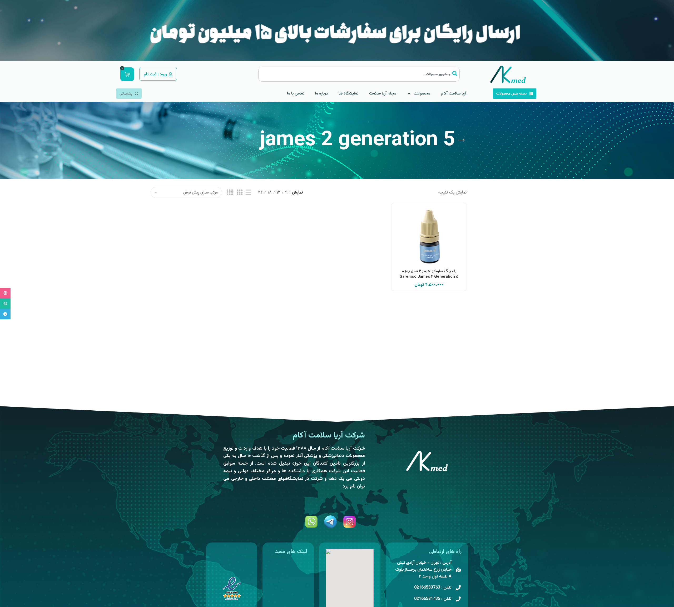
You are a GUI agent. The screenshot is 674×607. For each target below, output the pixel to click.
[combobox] (359, 74)
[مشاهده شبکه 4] (230, 192)
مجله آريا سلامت (382, 93)
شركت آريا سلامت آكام (329, 435)
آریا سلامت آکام (453, 93)
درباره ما (321, 93)
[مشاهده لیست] (248, 192)
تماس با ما (295, 93)
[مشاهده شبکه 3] (239, 192)
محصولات (422, 93)
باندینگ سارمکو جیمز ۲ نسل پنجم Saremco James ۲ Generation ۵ (429, 274)
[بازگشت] (461, 140)
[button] (429, 243)
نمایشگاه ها (348, 93)
